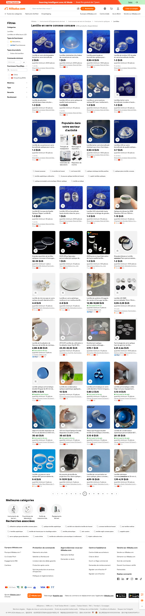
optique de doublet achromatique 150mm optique (51, 181)
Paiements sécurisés (40, 552)
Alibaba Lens (15, 595)
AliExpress (40, 606)
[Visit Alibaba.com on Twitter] (127, 579)
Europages (105, 606)
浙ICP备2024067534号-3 (130, 613)
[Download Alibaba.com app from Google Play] (134, 595)
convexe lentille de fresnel (107, 526)
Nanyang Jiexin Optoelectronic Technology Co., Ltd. (71, 484)
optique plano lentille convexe (124, 171)
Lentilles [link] (116, 21)
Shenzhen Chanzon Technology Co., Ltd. (125, 311)
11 (102, 493)
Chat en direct (94, 557)
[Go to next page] (116, 494)
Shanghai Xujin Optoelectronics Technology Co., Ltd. (125, 266)
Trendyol (97, 606)
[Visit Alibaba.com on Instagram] (131, 579)
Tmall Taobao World (61, 606)
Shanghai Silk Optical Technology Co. (43, 266)
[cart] (112, 9)
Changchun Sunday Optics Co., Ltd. (125, 221)
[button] (78, 8)
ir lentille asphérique (16, 531)
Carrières (8, 565)
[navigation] (17, 258)
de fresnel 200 (76, 171)
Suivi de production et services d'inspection (43, 570)
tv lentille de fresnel (58, 171)
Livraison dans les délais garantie (44, 561)
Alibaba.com (109, 596)
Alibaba (33, 21)
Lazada (72, 606)
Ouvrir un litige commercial (98, 561)
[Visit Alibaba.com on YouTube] (136, 579)
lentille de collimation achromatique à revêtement (65, 536)
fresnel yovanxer (40, 171)
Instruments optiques (102, 21)
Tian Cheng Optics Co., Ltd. (69, 266)
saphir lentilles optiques (97, 176)
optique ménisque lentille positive (98, 171)
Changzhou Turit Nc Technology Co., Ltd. (71, 353)
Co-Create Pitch (10, 557)
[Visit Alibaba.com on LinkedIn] (122, 579)
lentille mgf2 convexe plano (105, 531)
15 (112, 493)
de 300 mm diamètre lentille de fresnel (79, 526)
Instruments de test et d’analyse (79, 21)
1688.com (49, 606)
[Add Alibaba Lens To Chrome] (35, 595)
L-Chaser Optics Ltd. (94, 310)
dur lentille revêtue (128, 526)
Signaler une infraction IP (97, 569)
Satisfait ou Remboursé (41, 557)
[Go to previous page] (53, 494)
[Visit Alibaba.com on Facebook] (118, 579)
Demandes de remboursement (100, 565)
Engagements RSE (11, 561)
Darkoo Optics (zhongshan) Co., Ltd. (125, 353)
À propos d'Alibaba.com (13, 547)
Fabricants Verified (67, 555)
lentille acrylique (78, 181)
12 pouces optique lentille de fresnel (72, 176)
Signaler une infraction (97, 574)
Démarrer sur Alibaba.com (126, 557)
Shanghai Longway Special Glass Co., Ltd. (43, 68)
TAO (90, 606)
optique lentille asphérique (52, 526)
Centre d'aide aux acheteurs (99, 552)
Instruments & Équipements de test (52, 21)
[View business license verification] (93, 612)
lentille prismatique (69, 531)
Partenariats (121, 569)
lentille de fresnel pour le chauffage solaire (42, 531)
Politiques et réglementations (43, 576)
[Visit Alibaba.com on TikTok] (141, 579)
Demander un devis (67, 559)
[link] (142, 594)
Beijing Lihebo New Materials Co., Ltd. (43, 484)
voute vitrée (39, 536)
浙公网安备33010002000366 (109, 613)
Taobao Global (82, 606)
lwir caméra (85, 531)
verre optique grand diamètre (19, 536)
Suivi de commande (124, 561)
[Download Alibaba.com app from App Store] (121, 595)
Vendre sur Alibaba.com (125, 552)
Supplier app (58, 596)
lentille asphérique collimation (44, 176)
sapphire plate (124, 531)
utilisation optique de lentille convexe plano (23, 526)
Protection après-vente (41, 565)
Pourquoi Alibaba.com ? (13, 552)
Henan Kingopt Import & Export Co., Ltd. (43, 398)
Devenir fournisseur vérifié (126, 565)
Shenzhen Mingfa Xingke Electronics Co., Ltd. (98, 353)
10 (98, 493)
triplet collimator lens (95, 536)
